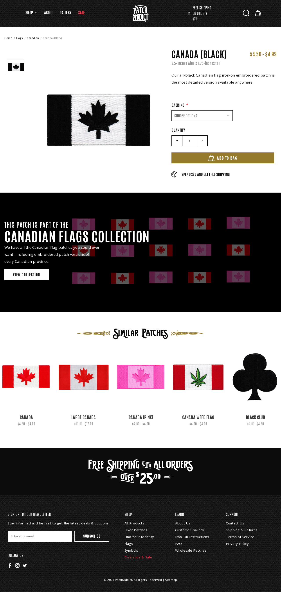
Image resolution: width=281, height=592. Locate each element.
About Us (183, 523)
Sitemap (171, 580)
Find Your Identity (139, 537)
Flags (128, 543)
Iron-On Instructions (192, 537)
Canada (26, 417)
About (48, 12)
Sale (81, 12)
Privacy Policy (237, 543)
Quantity (178, 130)
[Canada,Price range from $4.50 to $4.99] (26, 377)
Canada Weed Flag (198, 417)
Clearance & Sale (138, 557)
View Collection (26, 274)
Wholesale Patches (191, 550)
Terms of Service (240, 537)
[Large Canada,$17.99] (83, 377)
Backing (180, 105)
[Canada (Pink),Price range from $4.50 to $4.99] (141, 377)
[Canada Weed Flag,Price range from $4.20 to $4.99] (198, 377)
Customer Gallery (189, 530)
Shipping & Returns (242, 530)
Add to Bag (227, 158)
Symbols (131, 550)
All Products (134, 523)
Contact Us (235, 523)
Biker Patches (136, 530)
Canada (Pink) (141, 417)
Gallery (65, 12)
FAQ (178, 543)
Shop (29, 12)
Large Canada (83, 417)
